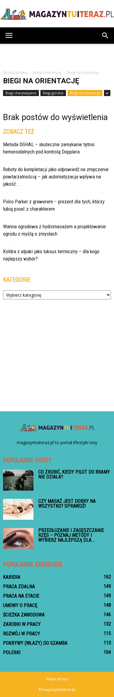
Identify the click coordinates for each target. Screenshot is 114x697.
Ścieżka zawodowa (24, 615)
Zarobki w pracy (22, 624)
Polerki (11, 652)
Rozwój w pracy (21, 634)
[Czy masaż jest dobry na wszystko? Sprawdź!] (18, 509)
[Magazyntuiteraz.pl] (57, 14)
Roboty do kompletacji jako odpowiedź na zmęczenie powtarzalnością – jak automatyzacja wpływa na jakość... (56, 176)
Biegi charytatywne (20, 93)
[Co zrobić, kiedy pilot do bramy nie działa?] (18, 480)
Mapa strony (57, 678)
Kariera (11, 577)
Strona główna (15, 72)
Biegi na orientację (85, 93)
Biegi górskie (53, 93)
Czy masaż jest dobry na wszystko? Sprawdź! (67, 503)
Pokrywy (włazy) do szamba (35, 643)
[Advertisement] (57, 54)
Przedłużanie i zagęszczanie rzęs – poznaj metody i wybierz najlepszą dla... (71, 535)
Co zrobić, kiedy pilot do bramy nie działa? (74, 474)
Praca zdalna (19, 586)
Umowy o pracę (20, 605)
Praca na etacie (21, 596)
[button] (105, 35)
